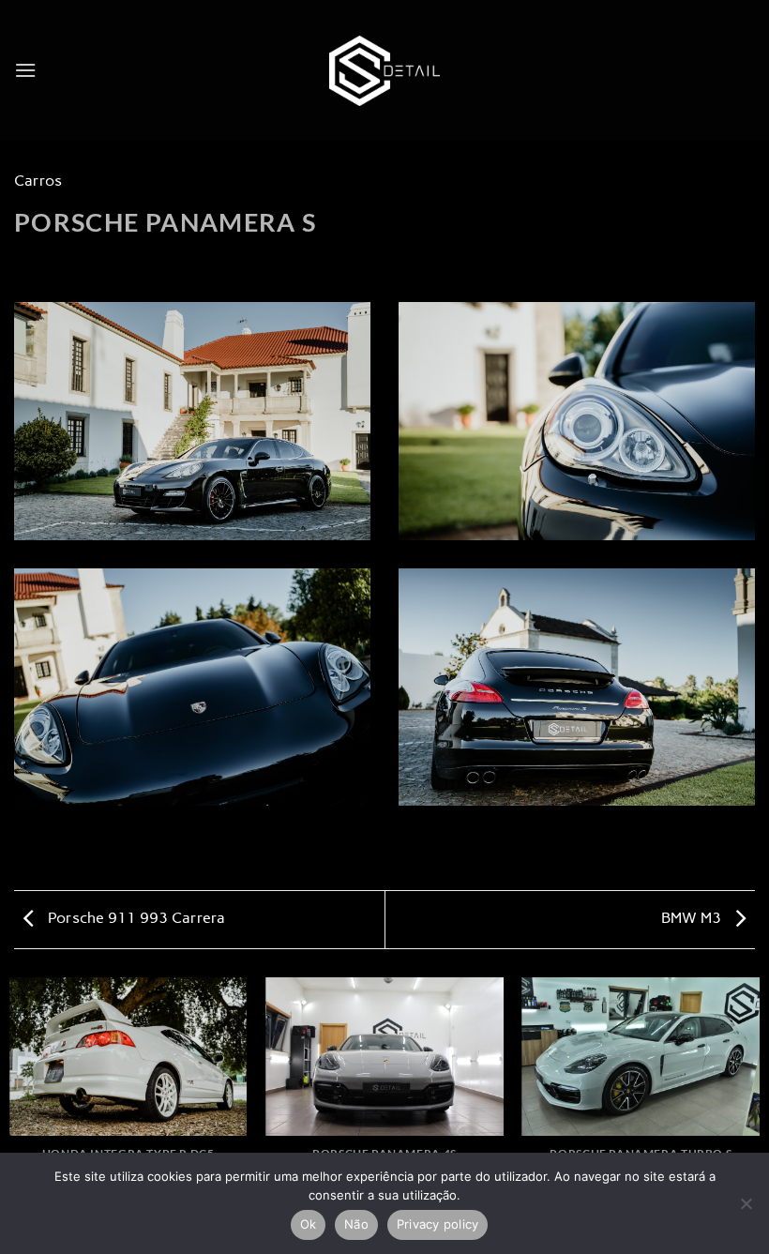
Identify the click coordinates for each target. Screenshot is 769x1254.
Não (356, 1223)
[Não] (745, 1209)
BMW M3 (693, 918)
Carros (38, 180)
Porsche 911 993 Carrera (134, 918)
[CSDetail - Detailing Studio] (384, 70)
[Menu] (25, 70)
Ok (308, 1223)
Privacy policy (438, 1223)
